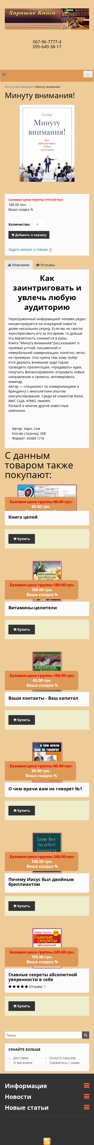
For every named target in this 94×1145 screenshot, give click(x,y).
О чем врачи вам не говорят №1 (45, 789)
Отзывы (47, 265)
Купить (23, 538)
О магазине (23, 1062)
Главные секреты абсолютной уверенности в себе (42, 977)
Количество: (19, 224)
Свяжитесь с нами (64, 1062)
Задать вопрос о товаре (28, 249)
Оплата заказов (62, 1058)
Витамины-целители (32, 607)
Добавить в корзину (30, 234)
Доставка (20, 1058)
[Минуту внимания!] (47, 143)
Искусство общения (19, 86)
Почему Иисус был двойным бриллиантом (41, 881)
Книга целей (23, 517)
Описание (20, 265)
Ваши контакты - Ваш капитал (43, 698)
